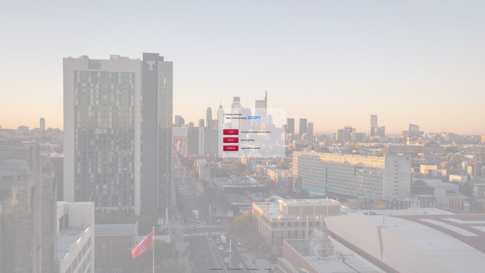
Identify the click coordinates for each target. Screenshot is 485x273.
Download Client (235, 269)
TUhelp (267, 269)
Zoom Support (253, 269)
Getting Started (216, 269)
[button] (230, 132)
